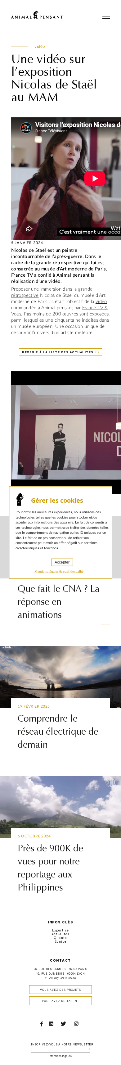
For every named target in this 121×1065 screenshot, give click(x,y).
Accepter (62, 562)
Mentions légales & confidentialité (58, 571)
